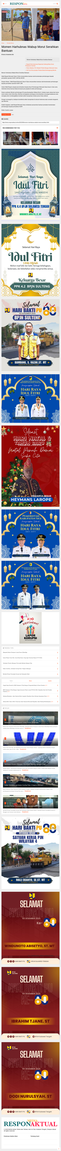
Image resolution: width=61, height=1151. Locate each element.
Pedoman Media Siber (11, 1136)
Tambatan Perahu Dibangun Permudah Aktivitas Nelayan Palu (24, 764)
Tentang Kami (34, 1136)
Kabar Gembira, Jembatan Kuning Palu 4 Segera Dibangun (24, 785)
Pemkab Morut (10, 43)
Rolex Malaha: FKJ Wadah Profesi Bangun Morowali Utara (41, 68)
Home (2, 43)
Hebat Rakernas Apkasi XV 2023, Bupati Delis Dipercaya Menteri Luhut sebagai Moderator (44, 141)
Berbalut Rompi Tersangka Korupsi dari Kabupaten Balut (23, 806)
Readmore (28, 728)
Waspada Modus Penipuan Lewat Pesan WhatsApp (21, 722)
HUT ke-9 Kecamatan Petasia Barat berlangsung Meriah (41, 70)
